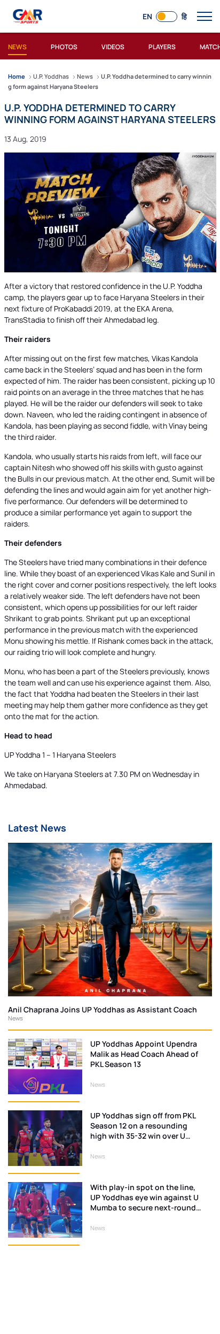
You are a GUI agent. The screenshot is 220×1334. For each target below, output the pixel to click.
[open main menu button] (204, 16)
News (15, 1018)
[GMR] (28, 16)
